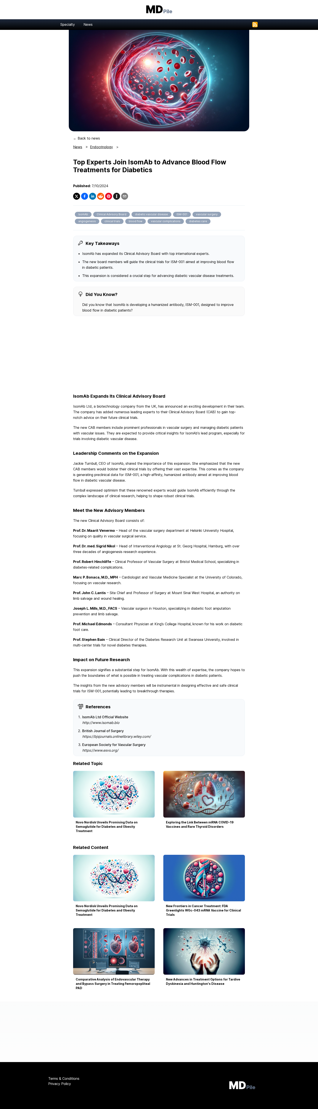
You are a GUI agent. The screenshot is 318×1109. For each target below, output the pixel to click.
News (88, 24)
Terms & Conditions (63, 1078)
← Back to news (86, 138)
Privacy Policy (59, 1084)
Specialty (67, 24)
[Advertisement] (159, 355)
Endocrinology (101, 147)
